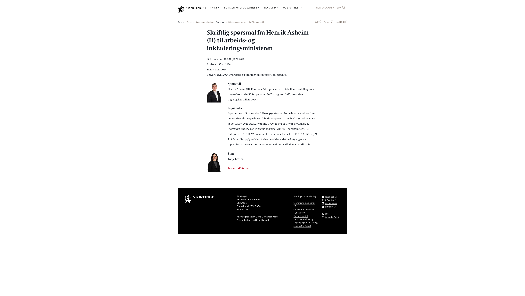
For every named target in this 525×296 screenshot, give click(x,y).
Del (316, 22)
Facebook (329, 197)
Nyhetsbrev (299, 212)
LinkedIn (329, 207)
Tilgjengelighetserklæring (305, 222)
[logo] (192, 10)
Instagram (330, 203)
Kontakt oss (242, 209)
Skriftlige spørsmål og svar (236, 22)
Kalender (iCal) (332, 217)
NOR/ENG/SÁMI (324, 7)
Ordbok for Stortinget (304, 209)
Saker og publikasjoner (205, 22)
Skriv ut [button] (327, 22)
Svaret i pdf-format (238, 168)
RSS (327, 214)
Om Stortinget (291, 7)
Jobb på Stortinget (302, 225)
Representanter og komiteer (240, 7)
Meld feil (340, 22)
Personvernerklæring (303, 219)
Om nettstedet (301, 215)
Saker (214, 7)
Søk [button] (339, 7)
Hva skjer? (270, 7)
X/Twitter (329, 200)
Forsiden (190, 22)
